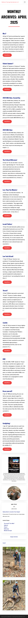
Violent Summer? (8, 63)
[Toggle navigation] (25, 2)
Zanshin (5, 323)
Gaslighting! (6, 423)
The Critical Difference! (10, 160)
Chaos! (5, 527)
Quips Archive (14, 536)
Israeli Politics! (7, 224)
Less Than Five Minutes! (10, 190)
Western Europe (8, 530)
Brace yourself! (7, 391)
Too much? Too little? (9, 523)
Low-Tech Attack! (8, 256)
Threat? (5, 290)
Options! (6, 525)
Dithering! (6, 528)
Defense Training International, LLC (16, 616)
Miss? (4, 33)
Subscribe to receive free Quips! (11, 512)
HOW (4, 359)
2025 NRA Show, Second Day (11, 98)
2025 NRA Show (7, 130)
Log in (4, 543)
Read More (7, 55)
